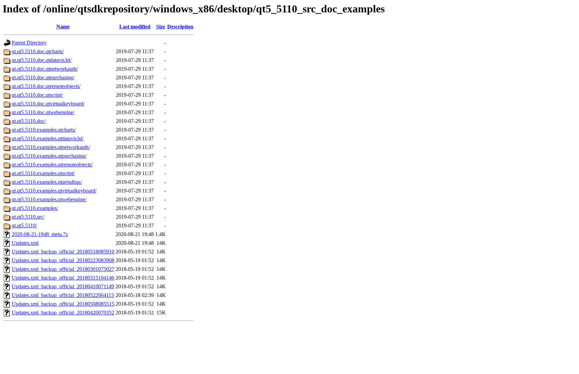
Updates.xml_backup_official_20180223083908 (63, 260)
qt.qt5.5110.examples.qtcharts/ (44, 130)
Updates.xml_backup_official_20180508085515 (63, 304)
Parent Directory (29, 43)
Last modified (134, 26)
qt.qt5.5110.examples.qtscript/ (43, 173)
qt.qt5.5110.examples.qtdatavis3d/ (47, 138)
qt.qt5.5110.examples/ (35, 208)
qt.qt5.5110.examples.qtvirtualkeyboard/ (54, 191)
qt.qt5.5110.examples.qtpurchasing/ (49, 156)
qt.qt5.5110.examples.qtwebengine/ (49, 199)
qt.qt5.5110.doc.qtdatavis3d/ (41, 60)
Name (63, 26)
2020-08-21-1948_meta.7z (40, 234)
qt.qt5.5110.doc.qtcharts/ (38, 51)
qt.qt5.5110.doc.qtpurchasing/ (43, 77)
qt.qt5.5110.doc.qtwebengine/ (43, 112)
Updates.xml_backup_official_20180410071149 (63, 286)
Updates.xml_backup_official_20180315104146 (63, 278)
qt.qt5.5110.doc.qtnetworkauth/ (45, 69)
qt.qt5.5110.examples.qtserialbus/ (47, 182)
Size (160, 26)
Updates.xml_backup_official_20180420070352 (63, 312)
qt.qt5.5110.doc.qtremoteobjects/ (46, 86)
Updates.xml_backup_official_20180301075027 (63, 269)
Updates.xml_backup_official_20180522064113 (63, 295)
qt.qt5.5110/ (24, 225)
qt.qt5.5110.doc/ (29, 121)
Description (180, 26)
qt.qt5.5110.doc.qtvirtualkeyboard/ (48, 103)
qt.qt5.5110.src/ (28, 217)
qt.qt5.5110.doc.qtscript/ (37, 95)
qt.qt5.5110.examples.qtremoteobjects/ (52, 164)
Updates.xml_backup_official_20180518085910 (63, 251)
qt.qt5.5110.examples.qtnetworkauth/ (51, 147)
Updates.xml (25, 243)
